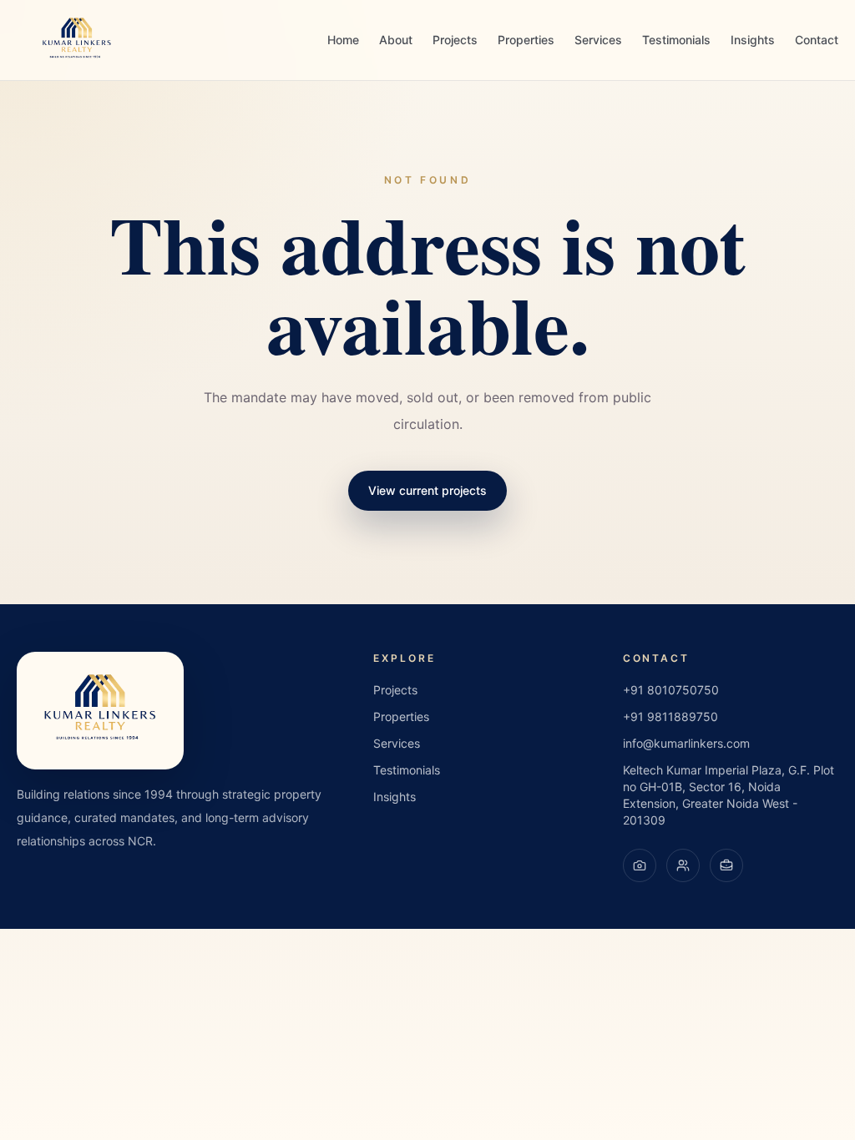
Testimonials (676, 40)
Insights (753, 40)
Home (343, 40)
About (395, 40)
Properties (526, 40)
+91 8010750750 (671, 690)
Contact (816, 40)
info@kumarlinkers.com (686, 743)
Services (598, 40)
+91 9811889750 (670, 716)
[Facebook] (683, 865)
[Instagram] (639, 865)
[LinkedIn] (726, 865)
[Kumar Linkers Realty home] (77, 40)
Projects (455, 40)
